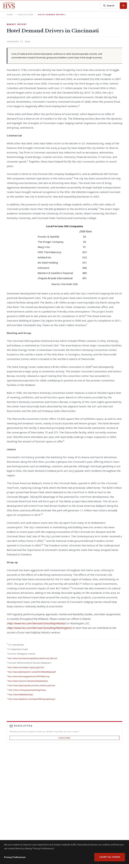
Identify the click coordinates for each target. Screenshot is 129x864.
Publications (25, 14)
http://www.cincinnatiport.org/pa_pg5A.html (26, 667)
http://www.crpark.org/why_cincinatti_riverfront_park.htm (32, 685)
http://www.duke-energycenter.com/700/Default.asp (28, 676)
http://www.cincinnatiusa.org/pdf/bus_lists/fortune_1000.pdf (32, 658)
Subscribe (64, 738)
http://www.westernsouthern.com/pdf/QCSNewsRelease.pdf (32, 672)
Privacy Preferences (15, 857)
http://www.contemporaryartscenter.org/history (27, 690)
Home (10, 14)
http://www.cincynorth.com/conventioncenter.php (28, 681)
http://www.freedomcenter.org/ (21, 694)
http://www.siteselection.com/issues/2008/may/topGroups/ (32, 699)
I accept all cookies (109, 857)
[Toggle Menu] (123, 5)
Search (110, 5)
